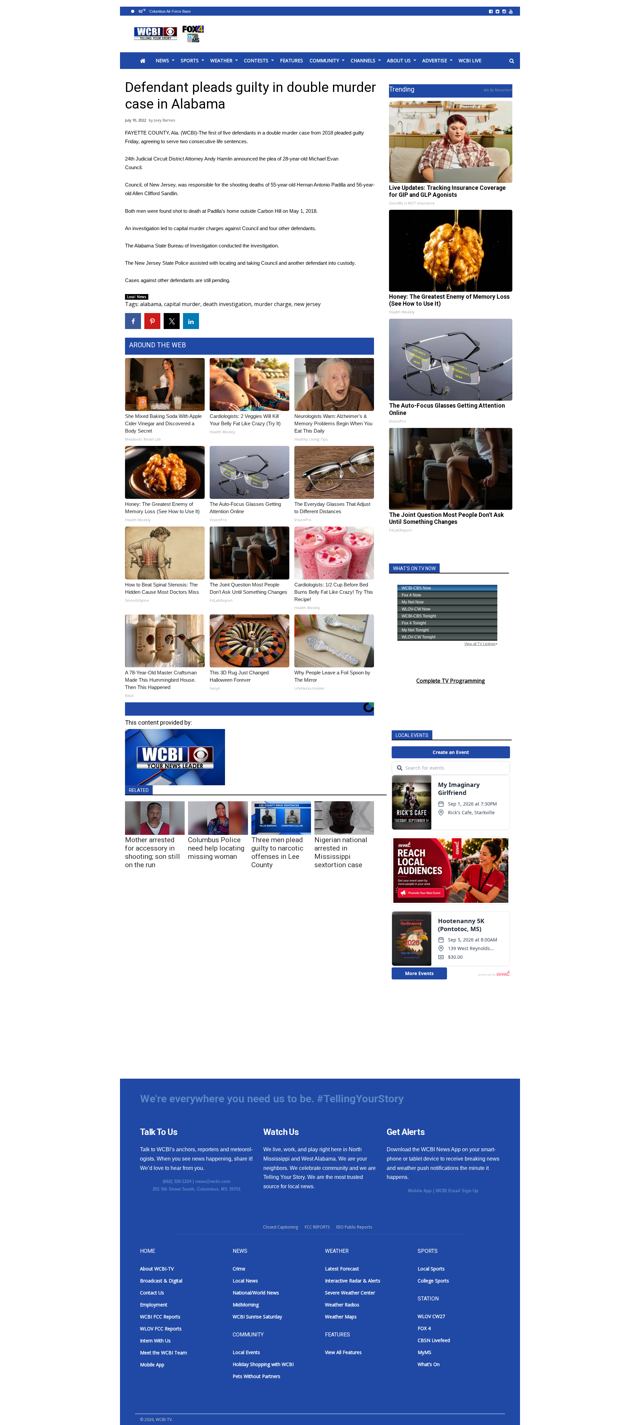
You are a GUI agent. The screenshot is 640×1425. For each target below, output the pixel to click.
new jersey (307, 304)
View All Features (343, 1352)
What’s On (429, 1364)
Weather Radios (342, 1304)
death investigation (227, 304)
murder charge (272, 304)
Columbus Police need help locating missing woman (216, 848)
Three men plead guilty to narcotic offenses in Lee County (277, 852)
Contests (256, 60)
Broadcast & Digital (161, 1280)
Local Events (246, 1352)
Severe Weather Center (350, 1292)
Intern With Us (155, 1340)
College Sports (433, 1280)
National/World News (256, 1292)
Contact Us (152, 1292)
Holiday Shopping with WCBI (263, 1364)
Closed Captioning (280, 1227)
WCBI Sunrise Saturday (257, 1316)
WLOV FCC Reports (161, 1328)
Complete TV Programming (450, 680)
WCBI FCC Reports (160, 1316)
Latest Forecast (342, 1268)
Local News (136, 296)
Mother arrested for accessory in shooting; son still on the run (152, 852)
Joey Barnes (164, 120)
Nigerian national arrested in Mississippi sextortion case (340, 852)
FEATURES (291, 60)
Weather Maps (341, 1316)
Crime (239, 1268)
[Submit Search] (512, 61)
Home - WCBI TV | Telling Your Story (170, 34)
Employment (153, 1304)
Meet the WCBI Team (163, 1352)
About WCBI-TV (157, 1268)
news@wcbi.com (212, 1181)
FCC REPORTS (317, 1227)
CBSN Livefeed (434, 1340)
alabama (150, 304)
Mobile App (420, 1190)
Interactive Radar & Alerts (352, 1280)
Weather (221, 60)
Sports (190, 60)
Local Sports (431, 1268)
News (162, 60)
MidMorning (246, 1304)
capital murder (182, 304)
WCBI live (470, 60)
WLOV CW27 (431, 1316)
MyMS (424, 1352)
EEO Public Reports (354, 1227)
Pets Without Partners (256, 1376)
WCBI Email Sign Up (457, 1190)
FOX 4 (424, 1328)
